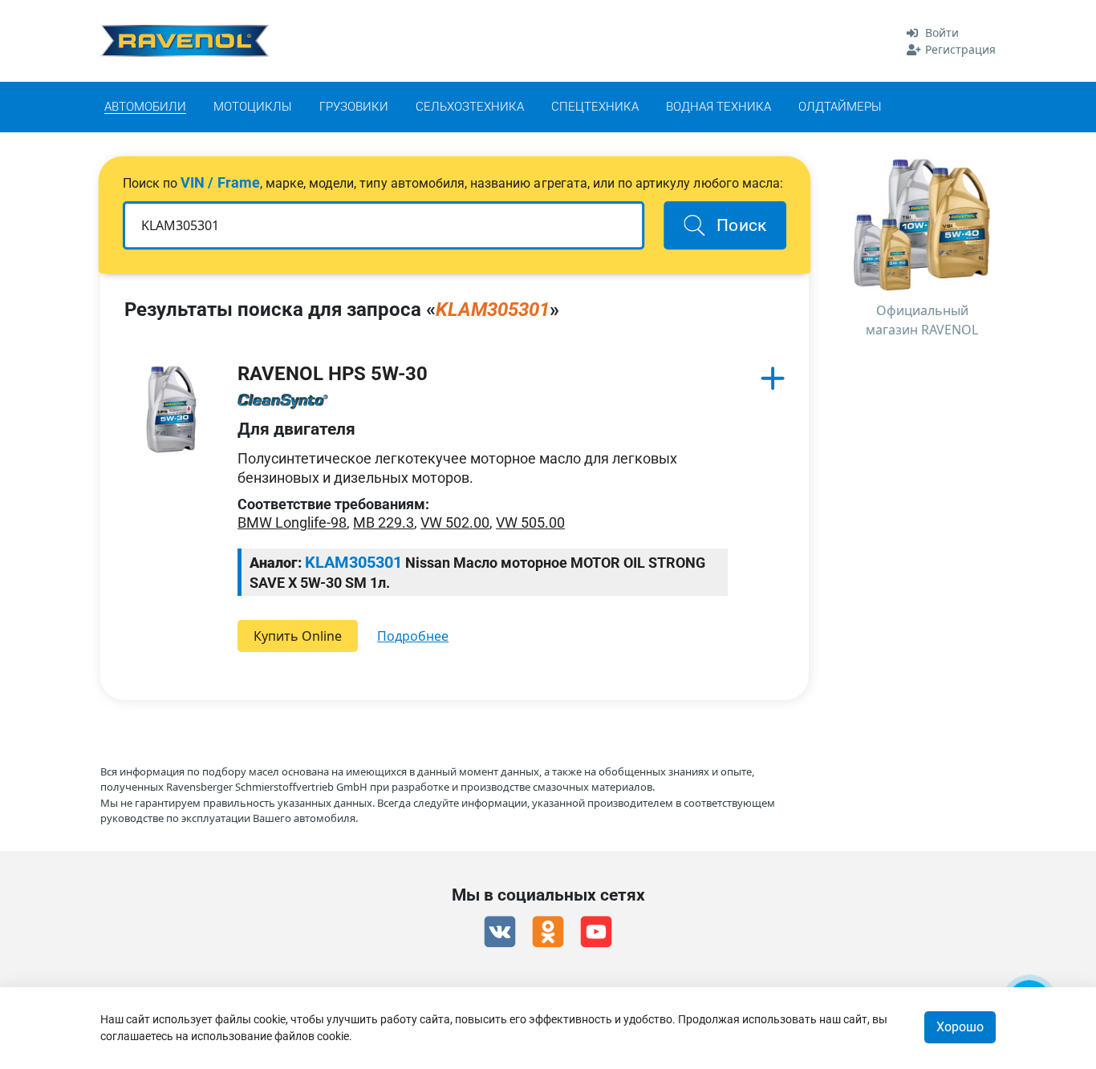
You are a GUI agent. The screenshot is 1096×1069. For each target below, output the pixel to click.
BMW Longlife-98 (292, 522)
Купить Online (298, 636)
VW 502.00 (454, 522)
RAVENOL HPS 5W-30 (332, 373)
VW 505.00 (530, 522)
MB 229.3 (383, 522)
